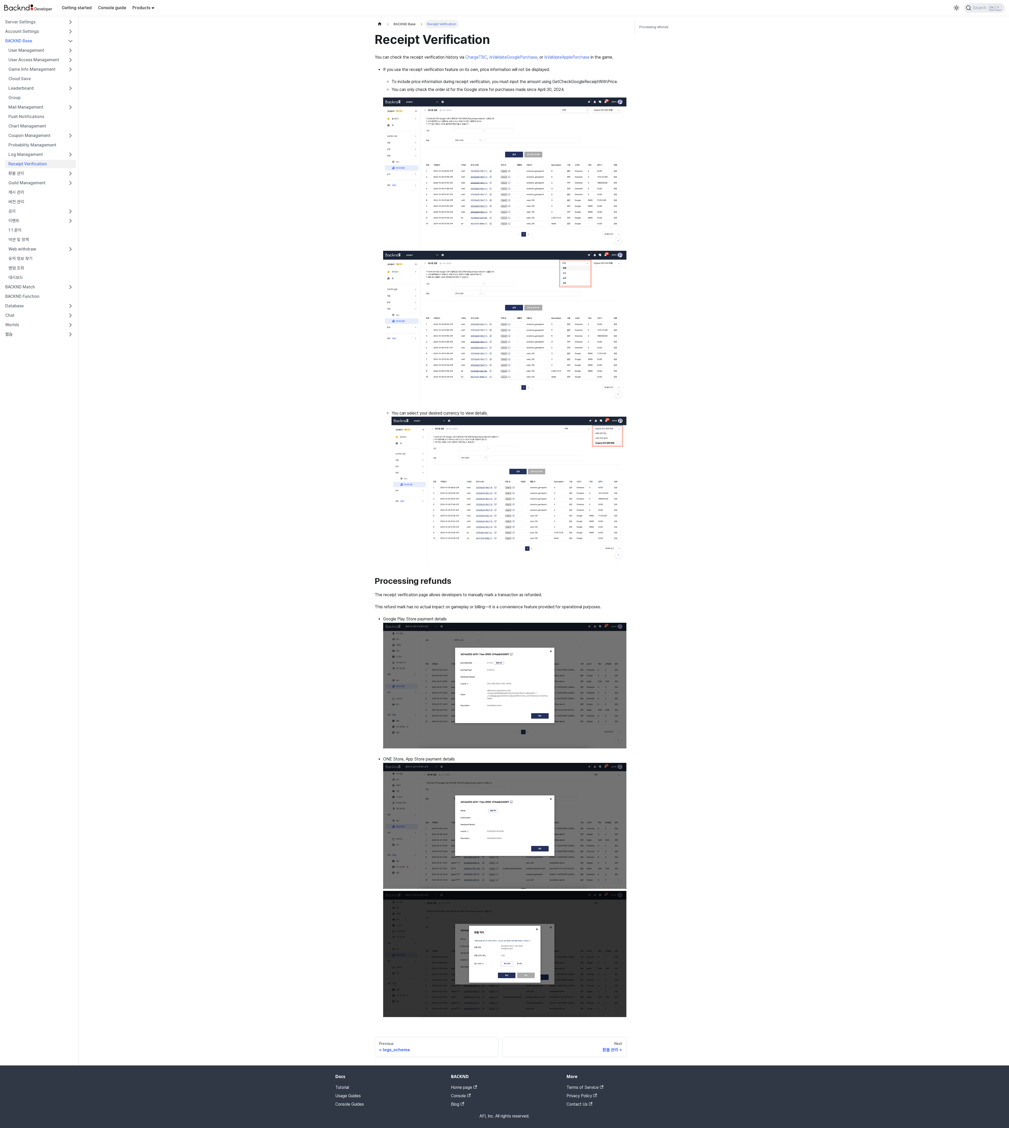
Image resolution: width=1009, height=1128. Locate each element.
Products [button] (141, 7)
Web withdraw (22, 249)
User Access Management (33, 59)
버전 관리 (16, 201)
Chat (9, 315)
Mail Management (25, 107)
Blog (455, 1104)
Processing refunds (653, 27)
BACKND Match (20, 286)
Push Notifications (26, 116)
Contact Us (577, 1104)
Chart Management (27, 126)
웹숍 (9, 334)
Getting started (77, 7)
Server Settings (20, 21)
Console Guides (349, 1104)
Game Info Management (31, 69)
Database (14, 305)
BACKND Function (22, 296)
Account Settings (22, 31)
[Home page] (380, 24)
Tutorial (342, 1087)
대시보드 (15, 277)
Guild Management (26, 182)
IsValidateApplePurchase (567, 57)
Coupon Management (29, 135)
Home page (461, 1087)
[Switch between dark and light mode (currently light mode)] (956, 8)
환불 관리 (16, 173)
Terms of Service (583, 1087)
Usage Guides (348, 1095)
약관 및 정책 (18, 239)
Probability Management (32, 144)
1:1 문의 (15, 230)
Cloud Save (19, 78)
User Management (26, 50)
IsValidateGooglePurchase (513, 57)
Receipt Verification (27, 163)
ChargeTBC (476, 57)
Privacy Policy (579, 1095)
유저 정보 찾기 (20, 258)
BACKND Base (18, 40)
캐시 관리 (16, 192)
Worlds (12, 324)
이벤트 (13, 220)
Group (14, 97)
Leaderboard (21, 88)
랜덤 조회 (16, 268)
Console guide (112, 7)
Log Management (25, 154)
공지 (12, 211)
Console (458, 1095)
